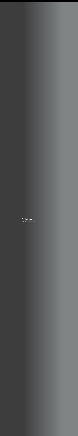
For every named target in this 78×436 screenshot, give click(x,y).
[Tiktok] (54, 1)
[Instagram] (52, 1)
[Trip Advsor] (55, 1)
